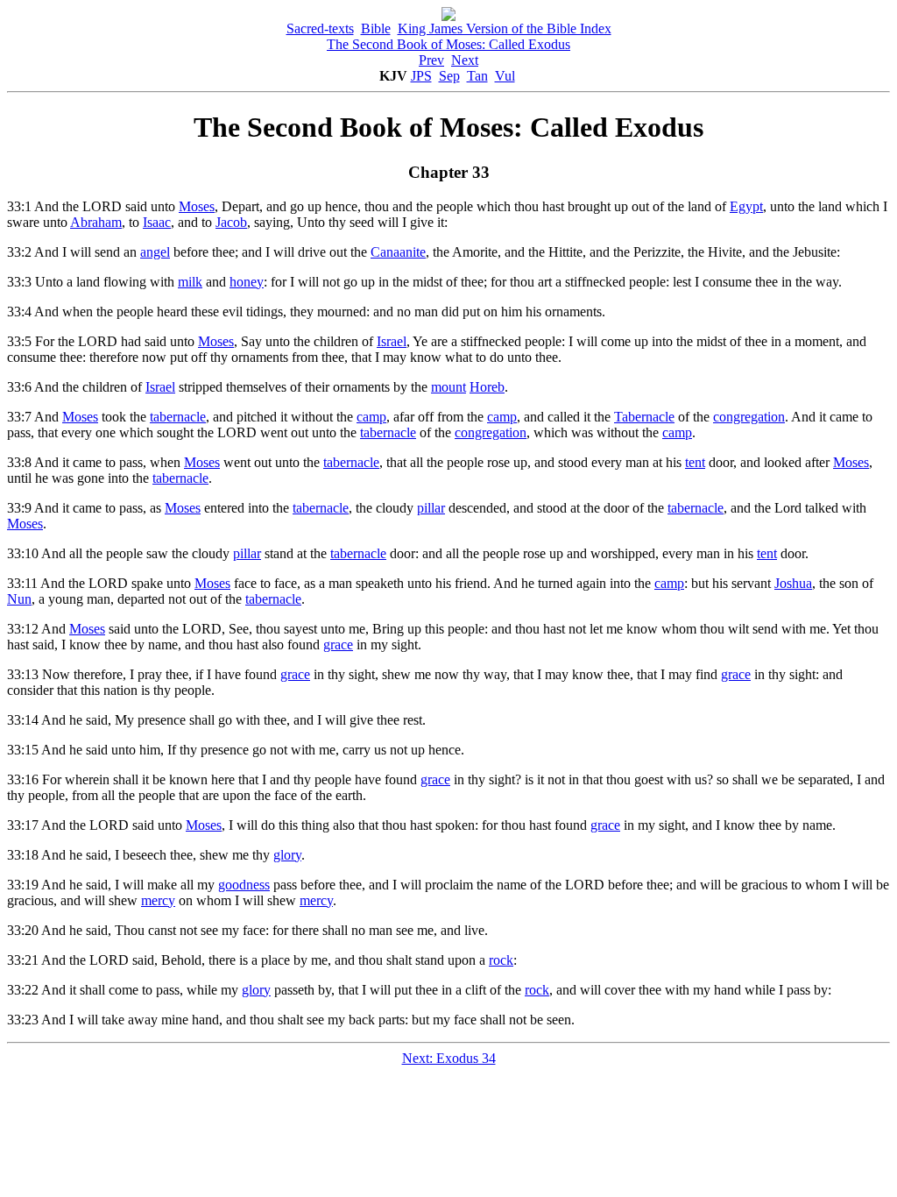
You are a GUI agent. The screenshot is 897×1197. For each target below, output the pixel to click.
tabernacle (178, 416)
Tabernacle (644, 416)
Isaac (157, 222)
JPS (421, 75)
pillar (431, 507)
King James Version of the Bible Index (504, 28)
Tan (477, 75)
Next (464, 60)
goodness (244, 884)
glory (287, 854)
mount (448, 386)
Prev (431, 60)
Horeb (487, 386)
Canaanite (398, 251)
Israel (391, 341)
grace (338, 644)
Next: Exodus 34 (449, 1058)
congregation (749, 416)
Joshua (793, 583)
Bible (376, 28)
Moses (197, 206)
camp (371, 416)
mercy (158, 900)
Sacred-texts (320, 28)
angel (155, 251)
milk (190, 281)
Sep (449, 75)
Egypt (746, 206)
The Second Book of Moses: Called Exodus (448, 44)
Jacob (231, 222)
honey (247, 281)
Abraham (96, 222)
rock (501, 960)
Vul (505, 75)
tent (695, 462)
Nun (19, 598)
